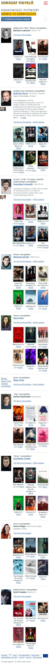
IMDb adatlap (38, 122)
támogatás (37, 657)
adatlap (17, 19)
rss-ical (21, 657)
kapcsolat (35, 655)
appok (28, 657)
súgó (15, 655)
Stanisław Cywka (22, 458)
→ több (23, 118)
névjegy (4, 655)
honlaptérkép (24, 655)
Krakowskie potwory (20, 10)
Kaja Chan (18, 318)
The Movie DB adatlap (22, 35)
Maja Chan (18, 380)
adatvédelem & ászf (9, 657)
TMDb (18, 59)
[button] (46, 3)
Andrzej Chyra (20, 93)
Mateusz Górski (21, 256)
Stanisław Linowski (23, 184)
